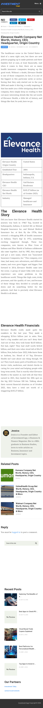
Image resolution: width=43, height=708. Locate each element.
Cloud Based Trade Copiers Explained (26, 630)
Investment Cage (23, 703)
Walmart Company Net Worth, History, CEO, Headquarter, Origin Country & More (29, 507)
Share (14, 19)
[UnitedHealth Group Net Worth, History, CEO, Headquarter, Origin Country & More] (7, 491)
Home (4, 26)
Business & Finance (15, 26)
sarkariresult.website (12, 691)
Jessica (13, 47)
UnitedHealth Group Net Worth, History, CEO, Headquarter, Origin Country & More (29, 490)
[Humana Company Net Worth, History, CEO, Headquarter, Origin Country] (7, 475)
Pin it (31, 19)
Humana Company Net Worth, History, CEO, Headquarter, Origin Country (28, 473)
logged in (16, 532)
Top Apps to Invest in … (27, 664)
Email (22, 22)
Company (27, 26)
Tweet (23, 19)
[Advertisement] (21, 117)
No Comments (33, 47)
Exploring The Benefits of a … (28, 595)
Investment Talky (10, 686)
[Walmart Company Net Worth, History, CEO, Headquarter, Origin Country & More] (7, 508)
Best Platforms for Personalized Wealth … (27, 647)
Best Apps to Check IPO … (28, 611)
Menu (37, 3)
